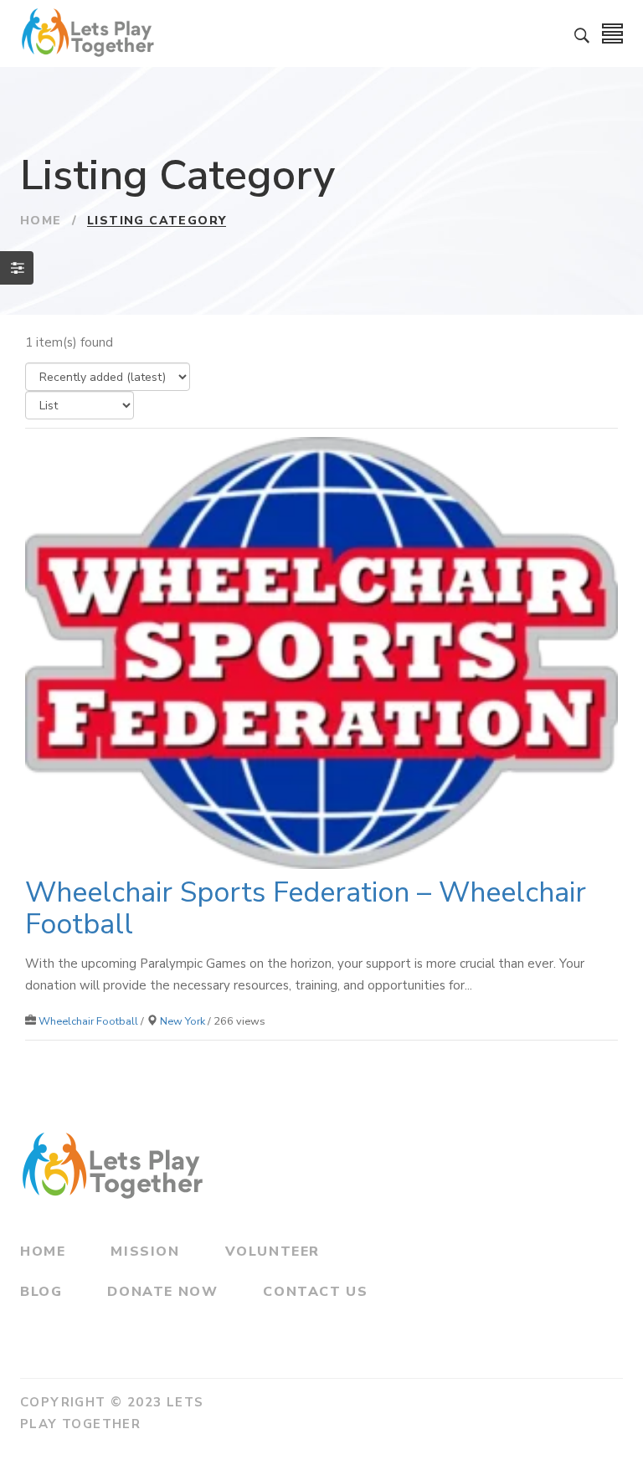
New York (182, 1021)
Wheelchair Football (88, 1021)
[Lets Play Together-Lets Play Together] (93, 33)
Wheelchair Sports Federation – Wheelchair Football (305, 908)
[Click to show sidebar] (16, 268)
